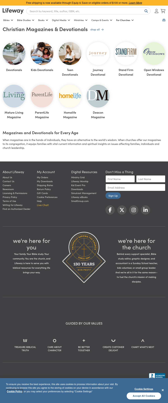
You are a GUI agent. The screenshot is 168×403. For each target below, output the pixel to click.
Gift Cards (42, 193)
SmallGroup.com (80, 201)
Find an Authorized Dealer (16, 208)
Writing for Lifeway (12, 205)
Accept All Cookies (144, 395)
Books (41, 20)
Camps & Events (100, 20)
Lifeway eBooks (79, 197)
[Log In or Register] (156, 11)
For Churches (123, 20)
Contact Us (8, 181)
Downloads (77, 189)
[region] (84, 390)
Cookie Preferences (47, 197)
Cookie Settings (144, 389)
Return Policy (44, 189)
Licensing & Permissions (15, 193)
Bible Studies (24, 20)
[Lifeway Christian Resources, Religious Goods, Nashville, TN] (157, 376)
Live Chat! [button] (43, 205)
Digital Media (59, 20)
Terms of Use (9, 201)
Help (39, 201)
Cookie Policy (14, 391)
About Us (7, 177)
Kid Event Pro (78, 185)
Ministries (79, 20)
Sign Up (113, 195)
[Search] (145, 11)
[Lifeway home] (13, 11)
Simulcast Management (83, 193)
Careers (7, 185)
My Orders (42, 177)
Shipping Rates (45, 185)
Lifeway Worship (79, 181)
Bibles (6, 20)
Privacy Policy (10, 197)
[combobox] (88, 11)
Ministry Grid (78, 177)
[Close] (162, 390)
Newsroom (8, 189)
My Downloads (45, 181)
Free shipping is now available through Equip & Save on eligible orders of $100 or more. (84, 3)
